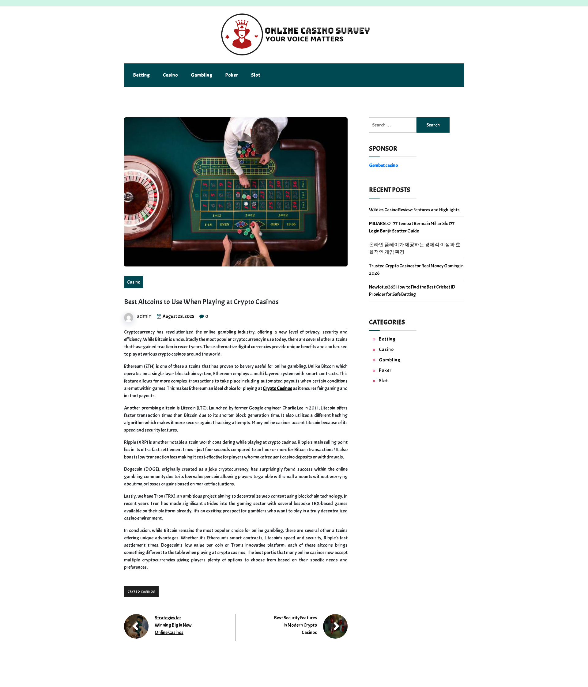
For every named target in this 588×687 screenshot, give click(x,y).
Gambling (202, 75)
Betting (141, 75)
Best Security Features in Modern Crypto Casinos (295, 625)
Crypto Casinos (277, 388)
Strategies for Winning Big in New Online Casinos (173, 625)
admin (144, 316)
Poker (231, 75)
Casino (170, 75)
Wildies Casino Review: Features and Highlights (414, 210)
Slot (255, 75)
